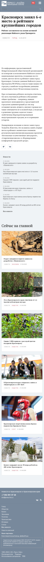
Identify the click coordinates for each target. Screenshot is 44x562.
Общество (15, 305)
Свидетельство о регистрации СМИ (13, 540)
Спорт (14, 429)
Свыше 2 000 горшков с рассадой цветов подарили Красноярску (21, 181)
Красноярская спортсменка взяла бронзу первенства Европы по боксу (22, 197)
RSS (40, 500)
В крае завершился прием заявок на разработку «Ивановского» (20, 164)
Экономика (15, 264)
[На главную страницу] (13, 3)
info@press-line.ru (7, 497)
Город (14, 38)
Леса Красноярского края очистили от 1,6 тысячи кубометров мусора (20, 172)
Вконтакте (37, 500)
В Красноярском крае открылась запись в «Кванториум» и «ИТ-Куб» (18, 189)
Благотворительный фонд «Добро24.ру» (15, 536)
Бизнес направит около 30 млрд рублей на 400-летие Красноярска (22, 206)
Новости (6, 38)
